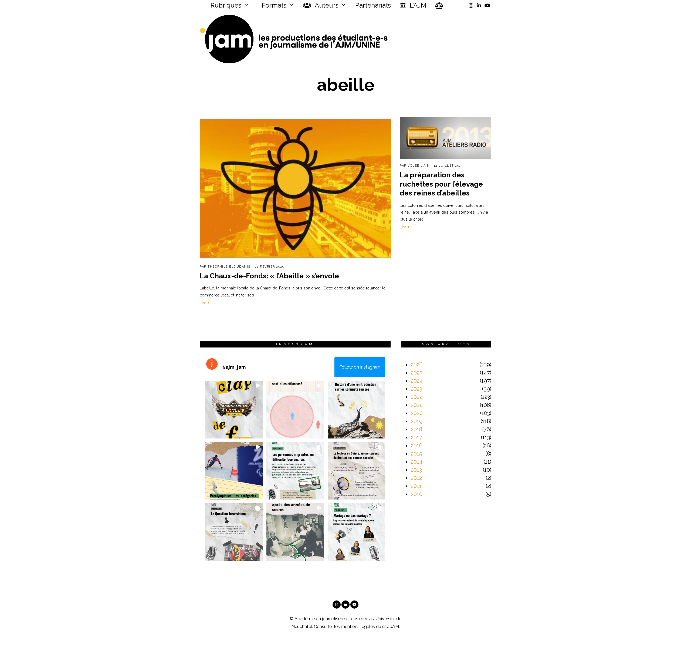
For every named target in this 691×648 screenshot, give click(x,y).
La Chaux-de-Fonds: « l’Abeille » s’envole (269, 276)
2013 (416, 470)
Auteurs (325, 5)
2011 (416, 486)
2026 (417, 364)
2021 (416, 405)
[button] (234, 409)
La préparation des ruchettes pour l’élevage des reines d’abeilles (441, 184)
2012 (416, 478)
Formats (273, 5)
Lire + (204, 303)
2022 (416, 397)
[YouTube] (487, 5)
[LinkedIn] (478, 5)
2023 (416, 389)
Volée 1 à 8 (418, 165)
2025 (416, 372)
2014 (416, 461)
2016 (416, 445)
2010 (416, 494)
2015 (416, 453)
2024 (417, 380)
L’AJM (417, 5)
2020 (417, 413)
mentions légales (358, 626)
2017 (416, 437)
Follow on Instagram (359, 367)
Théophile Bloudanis (229, 266)
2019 (416, 421)
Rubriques (225, 5)
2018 (416, 429)
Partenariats (373, 5)
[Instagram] (471, 5)
